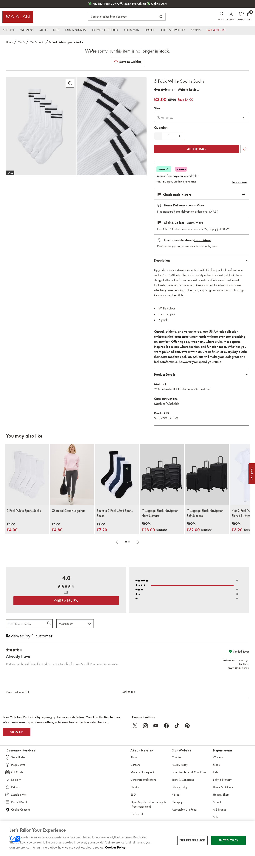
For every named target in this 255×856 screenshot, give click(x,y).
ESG (133, 794)
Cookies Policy (115, 847)
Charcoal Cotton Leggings (68, 511)
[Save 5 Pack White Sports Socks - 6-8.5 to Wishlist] (116, 62)
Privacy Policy (179, 787)
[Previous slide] (117, 542)
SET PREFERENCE (192, 840)
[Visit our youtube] (156, 726)
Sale (215, 817)
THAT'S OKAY (229, 840)
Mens (216, 764)
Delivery (16, 779)
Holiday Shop (221, 794)
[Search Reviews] (49, 623)
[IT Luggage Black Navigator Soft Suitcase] (207, 474)
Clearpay (177, 802)
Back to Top (128, 692)
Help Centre (18, 764)
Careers (135, 764)
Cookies (176, 757)
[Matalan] (17, 17)
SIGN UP (16, 732)
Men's (21, 42)
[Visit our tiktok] (177, 726)
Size (157, 108)
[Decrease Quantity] (158, 136)
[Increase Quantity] (179, 136)
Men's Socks (37, 42)
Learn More (196, 205)
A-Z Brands (219, 809)
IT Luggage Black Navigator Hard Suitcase (160, 513)
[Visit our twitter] (135, 726)
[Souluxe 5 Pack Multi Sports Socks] (117, 474)
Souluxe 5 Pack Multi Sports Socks (115, 513)
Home (9, 42)
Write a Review (188, 90)
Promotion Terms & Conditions (189, 772)
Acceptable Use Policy (184, 809)
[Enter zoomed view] (70, 83)
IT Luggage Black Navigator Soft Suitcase (205, 513)
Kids (215, 772)
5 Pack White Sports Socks (24, 511)
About (133, 757)
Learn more (239, 182)
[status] (168, 136)
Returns (15, 787)
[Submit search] (161, 17)
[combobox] (201, 117)
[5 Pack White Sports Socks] (27, 474)
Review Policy (179, 764)
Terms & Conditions (183, 779)
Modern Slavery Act (142, 772)
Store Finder (18, 757)
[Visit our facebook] (166, 726)
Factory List (136, 814)
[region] (127, 838)
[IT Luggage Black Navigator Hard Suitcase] (162, 474)
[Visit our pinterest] (187, 726)
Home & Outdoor (223, 787)
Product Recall (19, 802)
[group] (12, 527)
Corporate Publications (143, 779)
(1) (173, 89)
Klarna (175, 794)
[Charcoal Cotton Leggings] (72, 474)
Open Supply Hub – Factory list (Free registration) (148, 804)
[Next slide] (137, 542)
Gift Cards (17, 772)
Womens (218, 757)
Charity (134, 787)
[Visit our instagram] (145, 726)
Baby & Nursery (222, 779)
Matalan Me (18, 794)
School (217, 802)
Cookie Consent (20, 809)
